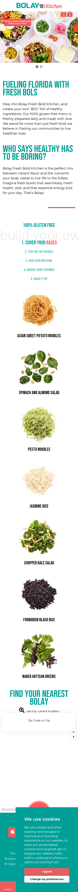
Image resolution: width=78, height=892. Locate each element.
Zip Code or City (39, 720)
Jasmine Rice (39, 506)
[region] (39, 767)
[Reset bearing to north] (73, 737)
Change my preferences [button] (47, 879)
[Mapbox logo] (9, 809)
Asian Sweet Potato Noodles (39, 336)
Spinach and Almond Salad (39, 392)
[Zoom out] (73, 731)
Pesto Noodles (39, 449)
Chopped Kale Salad (39, 563)
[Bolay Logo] (39, 5)
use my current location (42, 711)
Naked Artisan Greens (39, 676)
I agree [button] (47, 871)
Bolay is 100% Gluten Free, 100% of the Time (18, 22)
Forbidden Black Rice (39, 619)
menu (8, 889)
